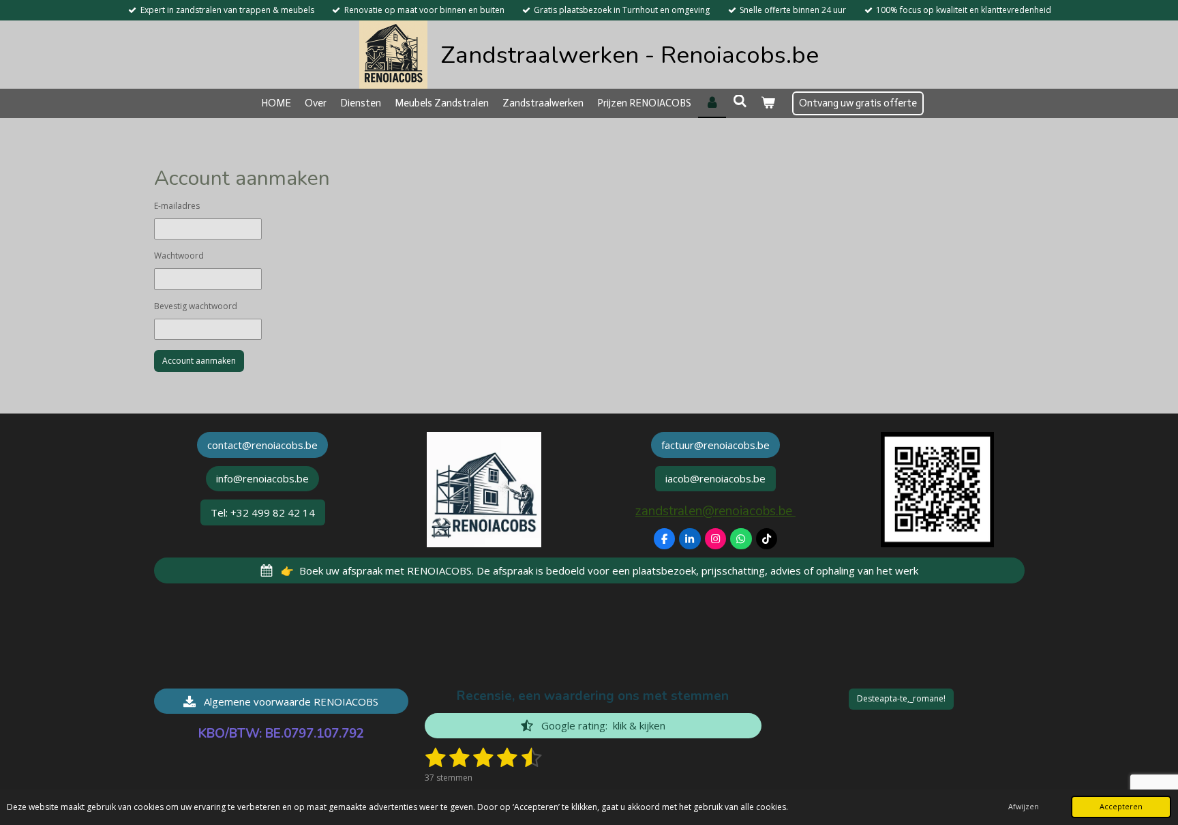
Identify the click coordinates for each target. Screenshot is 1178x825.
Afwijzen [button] (1023, 806)
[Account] (712, 103)
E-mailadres (177, 206)
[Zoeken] (740, 102)
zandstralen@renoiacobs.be (715, 511)
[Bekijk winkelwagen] (768, 103)
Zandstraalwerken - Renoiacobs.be (630, 55)
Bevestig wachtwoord (195, 306)
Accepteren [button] (1121, 806)
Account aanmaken (199, 360)
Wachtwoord (179, 255)
